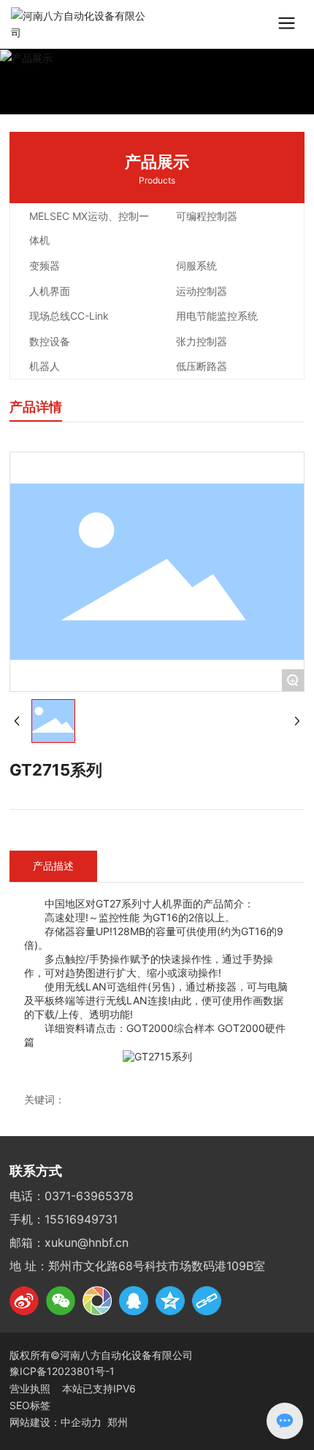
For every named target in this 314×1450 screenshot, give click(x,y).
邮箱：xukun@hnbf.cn (69, 1242)
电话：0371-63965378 (71, 1196)
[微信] (60, 1300)
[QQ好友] (133, 1300)
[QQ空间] (170, 1300)
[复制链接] (206, 1300)
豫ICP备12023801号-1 (62, 1371)
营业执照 (31, 1388)
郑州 (117, 1422)
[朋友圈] (97, 1300)
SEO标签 (29, 1405)
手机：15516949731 (63, 1219)
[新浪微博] (24, 1300)
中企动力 (81, 1422)
